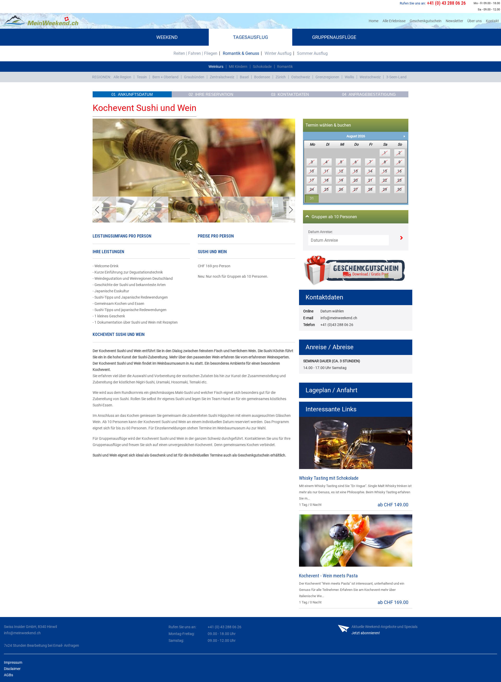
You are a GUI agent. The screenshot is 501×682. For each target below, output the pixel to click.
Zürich (281, 77)
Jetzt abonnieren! (365, 633)
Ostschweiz (300, 77)
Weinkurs (215, 66)
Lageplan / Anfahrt (331, 390)
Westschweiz (370, 77)
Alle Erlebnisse (394, 21)
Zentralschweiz (222, 77)
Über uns (474, 21)
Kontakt (492, 21)
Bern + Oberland (165, 77)
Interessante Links (331, 409)
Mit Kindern (238, 66)
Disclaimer (12, 669)
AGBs (8, 675)
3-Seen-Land (396, 77)
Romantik (285, 66)
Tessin (142, 77)
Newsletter (454, 21)
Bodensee (262, 77)
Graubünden (194, 77)
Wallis (349, 77)
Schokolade (262, 66)
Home (374, 21)
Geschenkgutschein (426, 21)
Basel (244, 77)
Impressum (13, 662)
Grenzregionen (327, 77)
